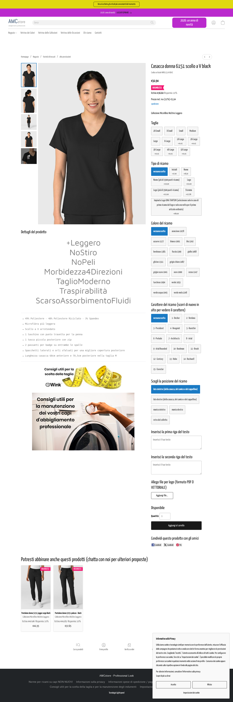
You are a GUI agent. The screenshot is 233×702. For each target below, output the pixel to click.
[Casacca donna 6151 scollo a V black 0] (29, 75)
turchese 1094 (159, 282)
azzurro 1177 (158, 241)
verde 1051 (176, 282)
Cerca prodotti (78, 649)
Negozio (11, 33)
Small (181, 131)
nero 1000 (178, 272)
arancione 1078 (178, 231)
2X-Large (194, 141)
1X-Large (180, 141)
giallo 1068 (192, 251)
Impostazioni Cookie (151, 686)
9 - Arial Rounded (160, 349)
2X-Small (156, 131)
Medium (193, 131)
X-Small (169, 131)
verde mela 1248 (180, 292)
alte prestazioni (65, 57)
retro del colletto (160, 420)
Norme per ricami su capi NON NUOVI (51, 682)
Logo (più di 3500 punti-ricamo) (166, 192)
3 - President (158, 328)
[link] (125, 13)
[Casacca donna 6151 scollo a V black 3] (29, 139)
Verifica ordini (129, 649)
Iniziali (174, 171)
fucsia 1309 (176, 251)
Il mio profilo (103, 649)
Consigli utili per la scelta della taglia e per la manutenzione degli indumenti (93, 686)
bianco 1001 (175, 241)
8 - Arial (189, 338)
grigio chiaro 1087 (177, 262)
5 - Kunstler (191, 328)
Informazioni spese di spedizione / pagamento (134, 682)
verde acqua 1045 (160, 292)
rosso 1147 (192, 272)
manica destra (177, 409)
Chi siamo (87, 33)
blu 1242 (189, 241)
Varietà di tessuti (49, 57)
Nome (186, 171)
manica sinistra (159, 409)
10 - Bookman (178, 349)
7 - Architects (174, 338)
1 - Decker (176, 318)
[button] (116, 4)
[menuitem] (204, 56)
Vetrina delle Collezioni (47, 33)
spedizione (155, 104)
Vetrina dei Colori (27, 33)
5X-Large (184, 151)
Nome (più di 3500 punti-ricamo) (166, 182)
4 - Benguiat (175, 328)
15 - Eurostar (158, 369)
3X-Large (157, 151)
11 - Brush (195, 349)
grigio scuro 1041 (160, 272)
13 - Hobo (173, 359)
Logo (189, 182)
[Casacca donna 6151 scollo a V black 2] (29, 122)
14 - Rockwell (189, 359)
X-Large (167, 141)
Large (155, 141)
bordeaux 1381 (159, 251)
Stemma (188, 192)
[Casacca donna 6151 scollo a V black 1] (29, 101)
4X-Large (170, 151)
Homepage (25, 57)
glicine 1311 (158, 262)
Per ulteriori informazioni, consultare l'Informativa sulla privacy (178, 672)
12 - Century (158, 359)
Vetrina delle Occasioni (70, 33)
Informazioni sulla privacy (90, 682)
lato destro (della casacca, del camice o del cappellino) (175, 399)
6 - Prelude (157, 338)
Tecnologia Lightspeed (116, 693)
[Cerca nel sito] (152, 22)
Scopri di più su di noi (163, 676)
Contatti (98, 33)
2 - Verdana (190, 318)
